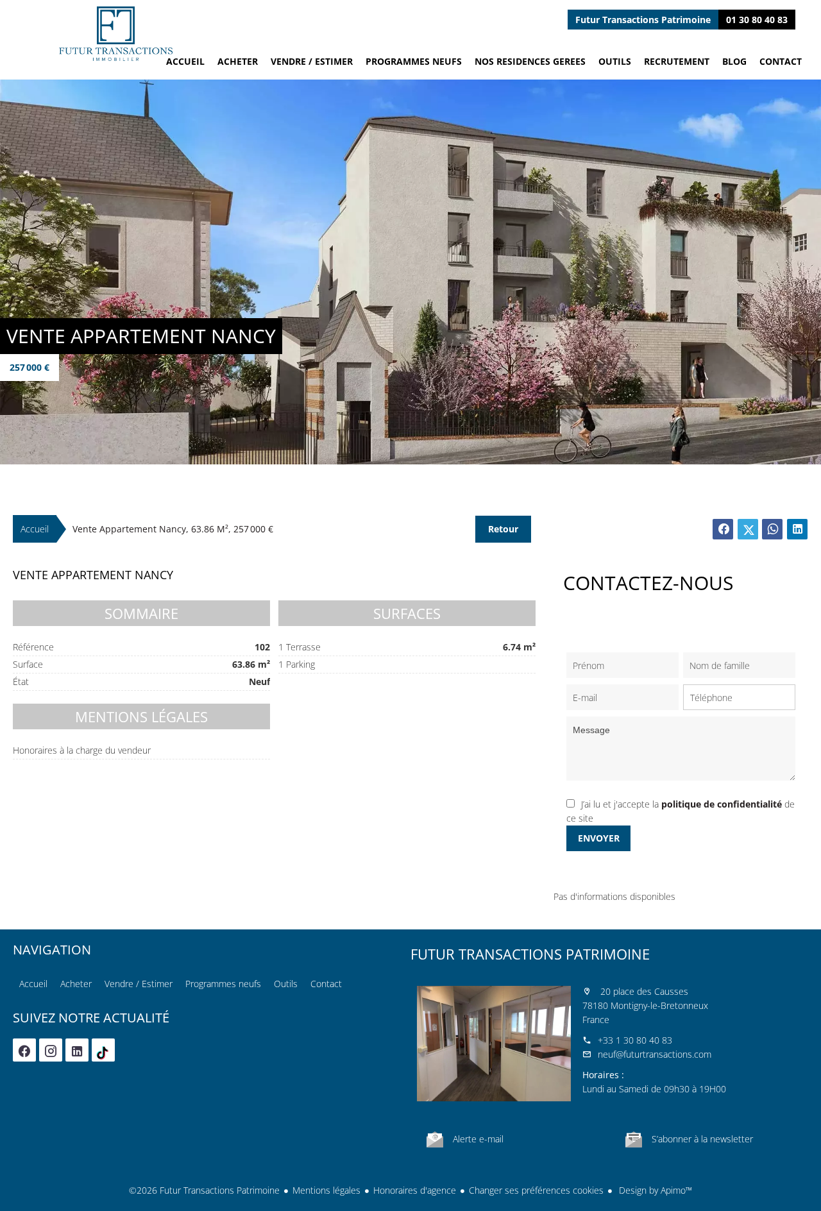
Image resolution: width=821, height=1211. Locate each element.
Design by (654, 1190)
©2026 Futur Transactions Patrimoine (204, 1190)
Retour (503, 529)
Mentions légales (326, 1190)
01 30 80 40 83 (757, 19)
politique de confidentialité (721, 804)
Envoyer (599, 838)
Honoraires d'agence (414, 1190)
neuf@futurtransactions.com (654, 1054)
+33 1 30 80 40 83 (635, 1040)
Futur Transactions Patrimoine (530, 953)
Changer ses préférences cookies (536, 1190)
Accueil (115, 33)
